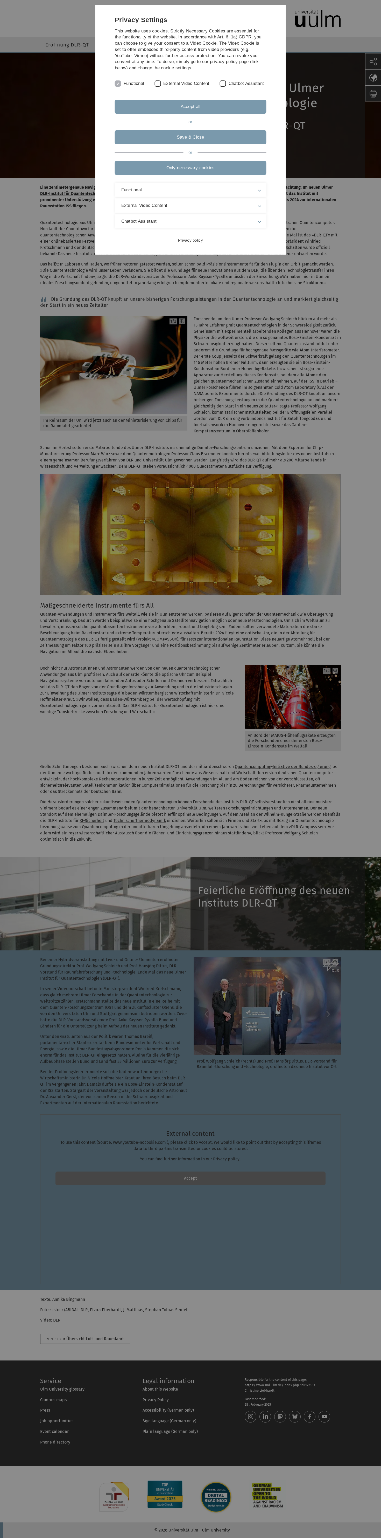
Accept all (191, 106)
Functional (134, 83)
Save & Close (190, 137)
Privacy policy (190, 240)
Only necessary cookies (190, 167)
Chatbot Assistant (246, 83)
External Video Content (186, 83)
